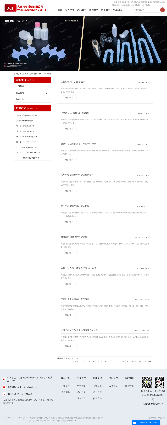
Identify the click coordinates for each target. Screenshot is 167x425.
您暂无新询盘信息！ (158, 2)
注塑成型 (81, 398)
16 (127, 361)
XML (149, 2)
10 (101, 361)
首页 (60, 9)
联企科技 (161, 418)
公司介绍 (69, 9)
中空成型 (81, 386)
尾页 (141, 361)
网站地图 (137, 2)
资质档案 (65, 392)
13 (113, 361)
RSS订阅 (144, 2)
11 (106, 361)
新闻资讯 (93, 9)
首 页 (29, 74)
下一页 (133, 361)
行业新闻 (47, 74)
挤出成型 (81, 392)
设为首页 (130, 2)
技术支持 (20, 99)
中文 (113, 2)
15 (123, 361)
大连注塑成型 (125, 5)
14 (118, 361)
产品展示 (81, 9)
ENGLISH (123, 2)
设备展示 (105, 9)
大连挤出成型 (135, 5)
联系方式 (129, 386)
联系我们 (117, 9)
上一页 (83, 361)
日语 (117, 2)
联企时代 (72, 421)
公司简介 (65, 386)
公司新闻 (20, 86)
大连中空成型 (145, 5)
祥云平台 (56, 421)
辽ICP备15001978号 (36, 421)
